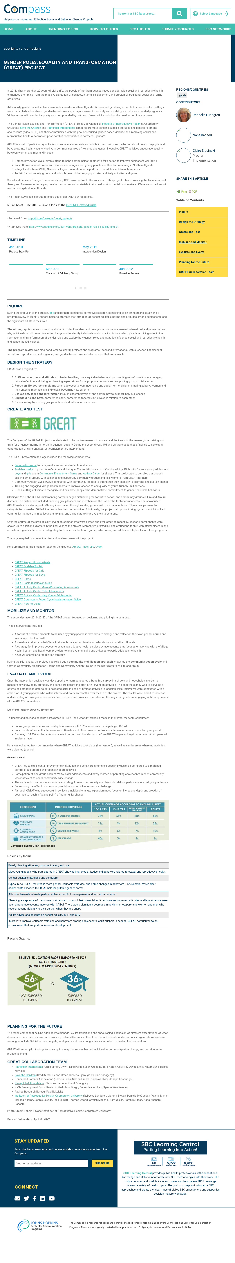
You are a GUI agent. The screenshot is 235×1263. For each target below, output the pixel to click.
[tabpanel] (25, 264)
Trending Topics (63, 29)
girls (28, 473)
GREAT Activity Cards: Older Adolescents (39, 591)
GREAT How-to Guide (27, 603)
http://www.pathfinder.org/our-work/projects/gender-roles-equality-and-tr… (74, 226)
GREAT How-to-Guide (81, 205)
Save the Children (30, 127)
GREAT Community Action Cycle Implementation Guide (48, 599)
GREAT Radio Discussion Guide (33, 583)
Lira (92, 546)
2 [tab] (81, 288)
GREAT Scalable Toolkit (29, 566)
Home (9, 29)
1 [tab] (76, 288)
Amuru (76, 546)
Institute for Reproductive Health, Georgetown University (48, 1095)
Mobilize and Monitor (193, 242)
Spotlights (140, 29)
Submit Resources (178, 29)
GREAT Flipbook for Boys (30, 574)
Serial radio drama (26, 465)
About (31, 29)
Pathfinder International (61, 127)
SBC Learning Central (137, 1173)
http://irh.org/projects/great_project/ (50, 218)
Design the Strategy (192, 222)
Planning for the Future (194, 262)
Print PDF (189, 191)
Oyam (98, 546)
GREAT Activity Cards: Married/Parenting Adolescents (47, 587)
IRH (51, 312)
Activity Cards (91, 473)
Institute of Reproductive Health (121, 123)
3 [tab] (85, 288)
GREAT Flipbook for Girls (29, 570)
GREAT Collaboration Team (196, 272)
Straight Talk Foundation (29, 1083)
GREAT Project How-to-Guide (32, 562)
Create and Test (189, 232)
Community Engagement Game (58, 473)
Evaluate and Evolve (191, 252)
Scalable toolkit (24, 469)
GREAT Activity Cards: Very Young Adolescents (43, 595)
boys (18, 473)
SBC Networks (218, 29)
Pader (85, 546)
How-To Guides (104, 29)
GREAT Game (23, 579)
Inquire (183, 212)
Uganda (182, 95)
